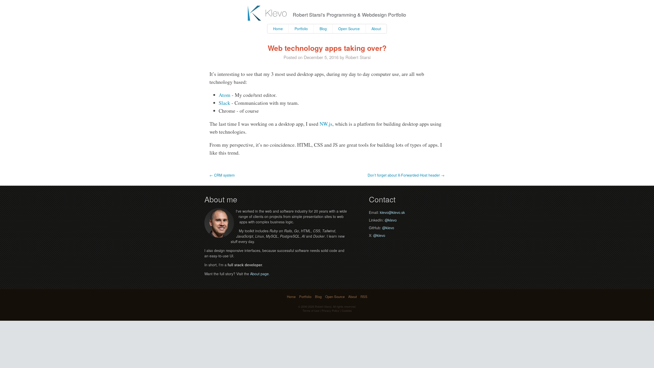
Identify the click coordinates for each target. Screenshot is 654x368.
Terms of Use (310, 310)
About (376, 28)
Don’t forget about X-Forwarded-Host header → (406, 175)
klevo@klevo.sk (392, 212)
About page (259, 273)
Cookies (347, 310)
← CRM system (222, 175)
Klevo (268, 13)
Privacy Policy (330, 310)
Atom (224, 94)
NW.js (326, 123)
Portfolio (301, 28)
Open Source (349, 28)
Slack (224, 102)
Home (278, 28)
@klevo (391, 220)
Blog (323, 28)
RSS (363, 296)
